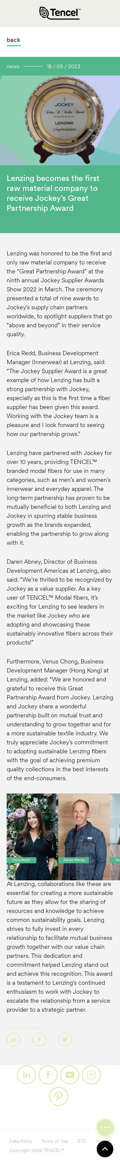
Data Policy (20, 1141)
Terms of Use (54, 1141)
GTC (82, 1141)
